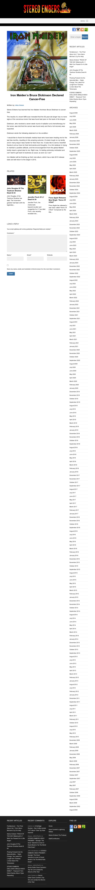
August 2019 (74, 405)
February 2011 (74, 719)
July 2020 (73, 367)
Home (50, 826)
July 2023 (73, 242)
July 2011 (73, 709)
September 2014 (75, 611)
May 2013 (73, 667)
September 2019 (75, 402)
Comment (11, 233)
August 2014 (74, 615)
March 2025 (73, 172)
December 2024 (75, 182)
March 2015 (73, 590)
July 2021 (73, 325)
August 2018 (74, 447)
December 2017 (75, 475)
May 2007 (73, 785)
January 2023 (74, 263)
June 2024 (73, 203)
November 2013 (75, 646)
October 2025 (74, 148)
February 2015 (74, 594)
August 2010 (74, 726)
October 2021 (74, 315)
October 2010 (74, 723)
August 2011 (74, 705)
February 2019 (74, 426)
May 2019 (73, 416)
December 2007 (75, 768)
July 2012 (73, 688)
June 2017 (73, 496)
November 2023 (75, 228)
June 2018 (73, 454)
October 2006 (74, 792)
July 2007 (73, 782)
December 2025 (75, 141)
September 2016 (75, 527)
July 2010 (73, 730)
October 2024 (74, 189)
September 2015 (75, 569)
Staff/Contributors (54, 838)
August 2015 (74, 573)
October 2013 (74, 649)
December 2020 (75, 350)
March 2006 (73, 803)
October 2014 (74, 608)
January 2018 (74, 472)
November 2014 (75, 604)
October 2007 (74, 775)
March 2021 (73, 339)
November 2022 (75, 270)
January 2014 (74, 639)
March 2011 (73, 716)
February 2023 (74, 259)
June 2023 (73, 245)
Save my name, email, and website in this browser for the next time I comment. (33, 269)
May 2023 (73, 249)
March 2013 (73, 674)
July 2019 (73, 409)
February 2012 (74, 691)
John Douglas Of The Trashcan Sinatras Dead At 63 (15, 190)
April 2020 (73, 378)
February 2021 (74, 343)
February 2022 (74, 301)
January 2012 (74, 695)
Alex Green (19, 105)
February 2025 (74, 176)
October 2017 (74, 482)
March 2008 (73, 761)
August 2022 (74, 280)
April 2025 (73, 168)
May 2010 (73, 733)
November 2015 (75, 562)
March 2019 (73, 423)
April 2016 (73, 545)
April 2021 (73, 336)
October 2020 (74, 357)
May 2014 (73, 625)
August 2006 (74, 799)
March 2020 (73, 381)
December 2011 (75, 698)
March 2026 (73, 130)
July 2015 (73, 576)
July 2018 (73, 451)
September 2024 (75, 193)
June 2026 (73, 120)
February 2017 (74, 510)
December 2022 (75, 266)
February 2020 (74, 385)
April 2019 (73, 419)
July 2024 (73, 200)
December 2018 (75, 433)
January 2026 (74, 137)
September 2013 (75, 653)
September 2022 (75, 277)
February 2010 (74, 737)
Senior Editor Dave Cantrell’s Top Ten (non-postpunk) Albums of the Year (37, 869)
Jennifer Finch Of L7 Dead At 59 (36, 198)
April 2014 (73, 628)
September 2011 (75, 702)
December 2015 (75, 559)
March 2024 (73, 214)
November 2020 (75, 353)
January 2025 (74, 179)
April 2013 (73, 670)
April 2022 (73, 294)
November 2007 (75, 771)
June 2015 (73, 580)
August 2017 (74, 489)
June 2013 (73, 663)
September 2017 (75, 486)
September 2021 (75, 318)
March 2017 (73, 507)
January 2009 (74, 750)
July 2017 (73, 493)
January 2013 (74, 681)
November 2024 (75, 186)
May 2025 (73, 165)
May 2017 (73, 500)
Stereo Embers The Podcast (57, 835)
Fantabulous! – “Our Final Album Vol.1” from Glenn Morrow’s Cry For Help (78, 54)
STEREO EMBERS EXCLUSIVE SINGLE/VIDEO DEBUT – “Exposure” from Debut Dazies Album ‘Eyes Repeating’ (78, 96)
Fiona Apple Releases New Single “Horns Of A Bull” (57, 199)
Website (50, 255)
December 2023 (75, 224)
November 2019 (75, 395)
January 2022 (74, 304)
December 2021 (75, 308)
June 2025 (73, 162)
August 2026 (74, 113)
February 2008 (74, 764)
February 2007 (74, 789)
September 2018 (75, 444)
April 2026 (73, 127)
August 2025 (74, 155)
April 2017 (73, 503)
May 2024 (73, 207)
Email (29, 255)
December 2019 (75, 392)
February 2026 (74, 134)
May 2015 (73, 583)
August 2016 (74, 531)
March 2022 (73, 297)
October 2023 (74, 231)
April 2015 (73, 587)
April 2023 (73, 252)
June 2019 (73, 413)
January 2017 (74, 514)
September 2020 (75, 360)
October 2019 (74, 399)
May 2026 (73, 123)
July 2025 (73, 158)
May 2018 (73, 458)
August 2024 (74, 196)
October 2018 (74, 440)
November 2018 (75, 437)
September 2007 (75, 778)
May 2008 (73, 757)
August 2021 (74, 322)
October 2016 (74, 524)
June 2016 (73, 538)
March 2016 (73, 548)
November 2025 (75, 144)
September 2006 (75, 796)
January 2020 (74, 388)
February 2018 (74, 468)
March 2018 (73, 465)
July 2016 (73, 534)
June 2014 (73, 622)
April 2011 (73, 712)
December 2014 (75, 601)
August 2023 (74, 238)
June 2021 (73, 329)
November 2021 (75, 311)
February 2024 (74, 217)
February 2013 (74, 677)
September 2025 (75, 151)
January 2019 (74, 430)
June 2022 (73, 287)
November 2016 (75, 520)
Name (9, 255)
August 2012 (74, 684)
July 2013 (73, 660)
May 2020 (73, 374)
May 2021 (73, 332)
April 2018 (73, 461)
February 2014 (74, 636)
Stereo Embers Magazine (27, 20)
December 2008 (75, 754)
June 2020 (73, 371)
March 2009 (73, 744)
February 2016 (74, 552)
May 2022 (73, 291)
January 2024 (74, 221)
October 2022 (74, 273)
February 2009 (74, 747)
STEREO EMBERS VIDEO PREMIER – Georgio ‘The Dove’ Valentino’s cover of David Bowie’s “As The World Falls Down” (37, 842)
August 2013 (74, 656)
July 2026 (73, 116)
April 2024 (73, 210)
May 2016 (73, 541)
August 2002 (74, 810)
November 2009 (75, 740)
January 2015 (74, 597)
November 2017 (75, 479)
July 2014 (73, 618)
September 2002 (75, 806)
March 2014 (73, 632)
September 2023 (75, 235)
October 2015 (74, 566)
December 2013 (75, 642)
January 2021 (74, 346)
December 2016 (75, 517)
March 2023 (73, 256)
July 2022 (73, 284)
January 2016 (74, 555)
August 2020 (74, 364)
